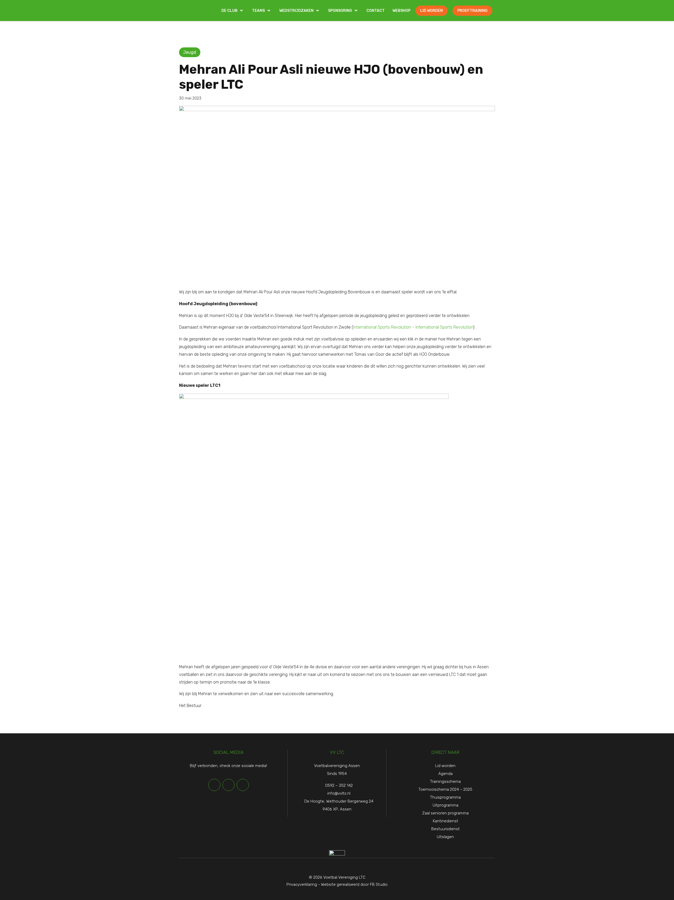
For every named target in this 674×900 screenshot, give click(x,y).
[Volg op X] (228, 785)
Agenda (445, 773)
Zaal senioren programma (445, 813)
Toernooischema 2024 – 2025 (445, 789)
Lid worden (445, 765)
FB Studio (379, 884)
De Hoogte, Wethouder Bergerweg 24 (338, 801)
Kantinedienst (445, 821)
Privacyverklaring (301, 884)
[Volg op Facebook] (214, 785)
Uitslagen (445, 836)
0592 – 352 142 (339, 785)
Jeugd (189, 52)
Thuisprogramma (445, 797)
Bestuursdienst (445, 829)
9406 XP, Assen (337, 809)
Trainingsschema (445, 781)
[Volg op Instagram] (243, 785)
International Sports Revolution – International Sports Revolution (413, 327)
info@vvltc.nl (338, 793)
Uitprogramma (445, 805)
